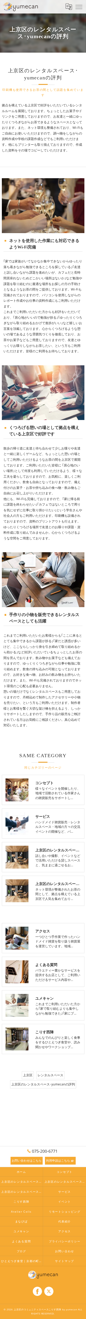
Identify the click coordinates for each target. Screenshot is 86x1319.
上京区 (28, 1075)
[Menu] (79, 7)
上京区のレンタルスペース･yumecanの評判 (43, 1084)
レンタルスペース (50, 1075)
